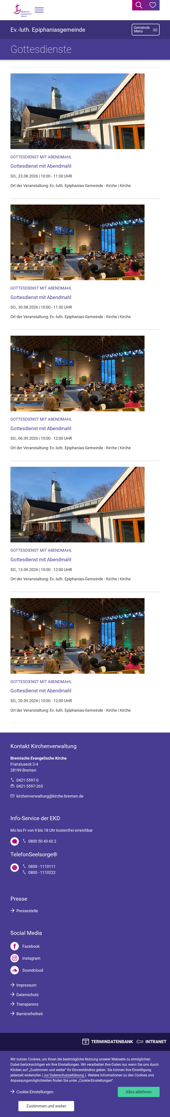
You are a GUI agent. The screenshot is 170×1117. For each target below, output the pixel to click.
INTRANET (155, 1041)
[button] (39, 10)
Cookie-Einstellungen (34, 1091)
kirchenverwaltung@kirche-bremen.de (49, 796)
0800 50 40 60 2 (42, 841)
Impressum (26, 985)
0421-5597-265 (29, 786)
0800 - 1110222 (42, 872)
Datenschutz (27, 994)
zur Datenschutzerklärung (64, 1075)
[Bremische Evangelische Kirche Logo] (22, 10)
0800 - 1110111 (42, 866)
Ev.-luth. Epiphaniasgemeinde (47, 29)
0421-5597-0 (27, 780)
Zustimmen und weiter (46, 1106)
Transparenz (27, 1004)
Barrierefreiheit (29, 1013)
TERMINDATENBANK (112, 1041)
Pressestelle (27, 910)
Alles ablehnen (139, 1091)
